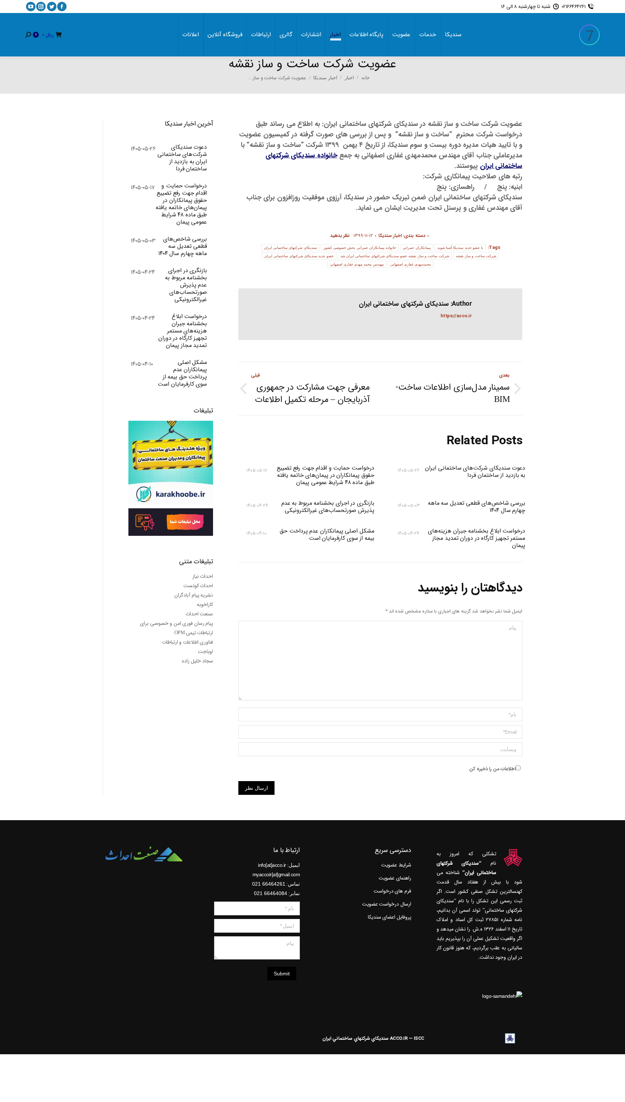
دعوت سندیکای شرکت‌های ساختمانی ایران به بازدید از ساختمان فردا (475, 472)
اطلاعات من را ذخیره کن (492, 769)
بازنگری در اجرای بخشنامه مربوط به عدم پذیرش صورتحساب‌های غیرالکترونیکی (327, 507)
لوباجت (205, 652)
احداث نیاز (202, 576)
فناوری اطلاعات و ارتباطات (187, 642)
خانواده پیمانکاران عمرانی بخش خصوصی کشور (359, 248)
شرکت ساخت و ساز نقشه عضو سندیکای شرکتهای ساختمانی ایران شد (394, 256)
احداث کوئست (198, 586)
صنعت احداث (199, 614)
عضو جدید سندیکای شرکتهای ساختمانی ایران (299, 256)
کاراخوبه (205, 605)
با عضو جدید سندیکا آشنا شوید (460, 248)
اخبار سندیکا (390, 236)
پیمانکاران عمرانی (416, 248)
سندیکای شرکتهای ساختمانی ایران (290, 248)
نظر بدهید (340, 236)
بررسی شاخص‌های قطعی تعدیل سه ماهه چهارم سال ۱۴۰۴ (476, 507)
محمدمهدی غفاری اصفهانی (410, 264)
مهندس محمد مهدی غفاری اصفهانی (357, 264)
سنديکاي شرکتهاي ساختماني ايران (355, 1038)
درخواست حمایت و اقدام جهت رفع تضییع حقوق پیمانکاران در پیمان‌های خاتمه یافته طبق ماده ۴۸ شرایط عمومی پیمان (325, 475)
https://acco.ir (456, 316)
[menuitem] (453, 34)
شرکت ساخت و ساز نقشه (476, 256)
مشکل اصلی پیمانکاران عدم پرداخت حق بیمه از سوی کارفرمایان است (327, 535)
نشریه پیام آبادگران (193, 595)
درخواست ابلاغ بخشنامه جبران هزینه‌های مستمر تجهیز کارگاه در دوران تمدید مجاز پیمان (476, 538)
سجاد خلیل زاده (197, 661)
